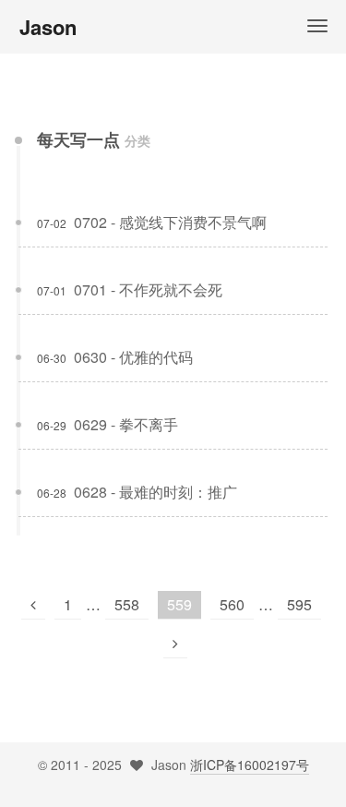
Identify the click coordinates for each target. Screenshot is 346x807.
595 (299, 604)
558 (126, 604)
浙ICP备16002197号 (249, 764)
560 (232, 604)
